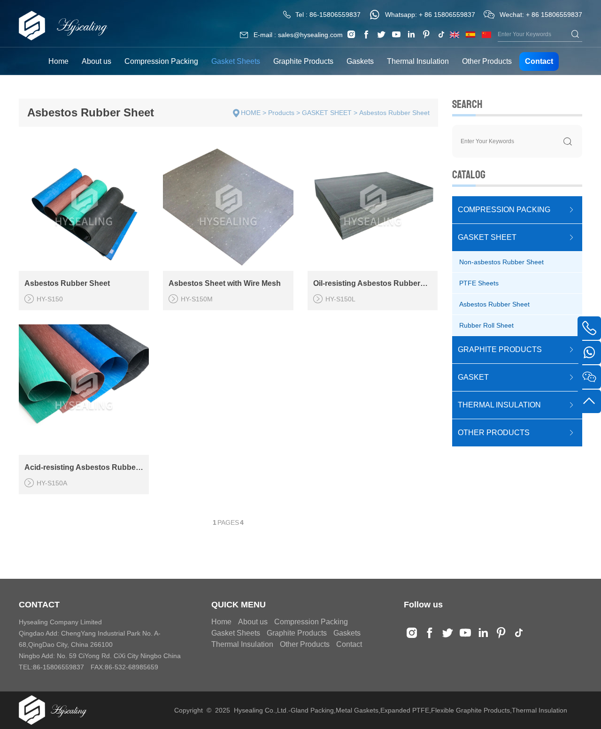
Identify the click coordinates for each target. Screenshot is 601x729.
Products (281, 112)
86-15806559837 (335, 14)
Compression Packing (161, 61)
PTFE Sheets (479, 283)
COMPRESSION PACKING (504, 210)
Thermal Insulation (418, 61)
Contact (539, 61)
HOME (251, 112)
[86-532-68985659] (589, 328)
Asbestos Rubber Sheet (394, 112)
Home (58, 61)
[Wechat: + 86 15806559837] (589, 377)
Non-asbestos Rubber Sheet (501, 262)
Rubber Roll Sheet (486, 325)
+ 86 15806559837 (447, 14)
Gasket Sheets (235, 61)
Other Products (487, 61)
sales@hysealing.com (310, 34)
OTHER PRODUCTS (494, 433)
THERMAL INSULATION (499, 405)
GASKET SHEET (327, 112)
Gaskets (360, 61)
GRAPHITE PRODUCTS (500, 349)
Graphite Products (303, 61)
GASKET (473, 377)
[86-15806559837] (589, 352)
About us (96, 61)
